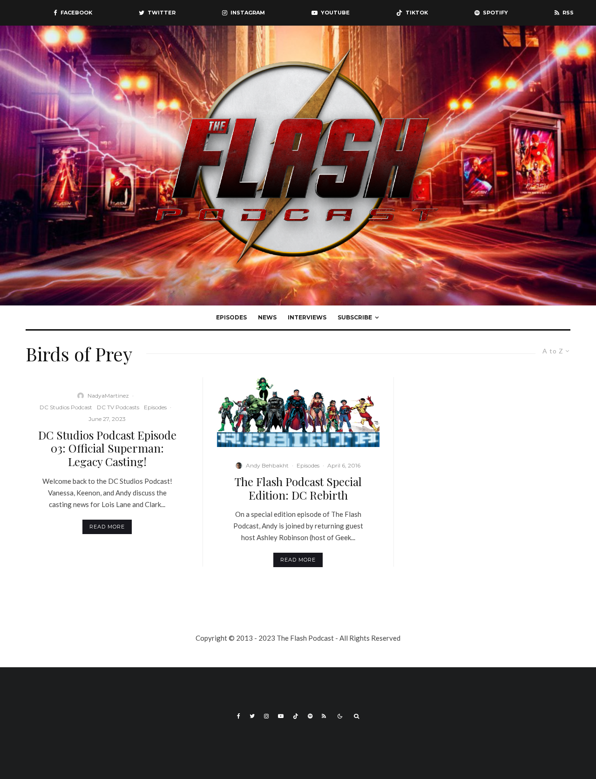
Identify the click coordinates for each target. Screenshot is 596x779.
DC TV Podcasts (118, 407)
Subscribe (355, 317)
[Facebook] (238, 716)
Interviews (307, 317)
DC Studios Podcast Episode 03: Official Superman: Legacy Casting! (107, 448)
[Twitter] (252, 716)
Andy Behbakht (267, 465)
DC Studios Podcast (66, 407)
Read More (107, 526)
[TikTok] (295, 716)
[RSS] (324, 716)
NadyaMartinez (108, 395)
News (267, 317)
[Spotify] (310, 716)
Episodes (231, 317)
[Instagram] (266, 716)
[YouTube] (280, 716)
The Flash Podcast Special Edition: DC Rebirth (298, 488)
